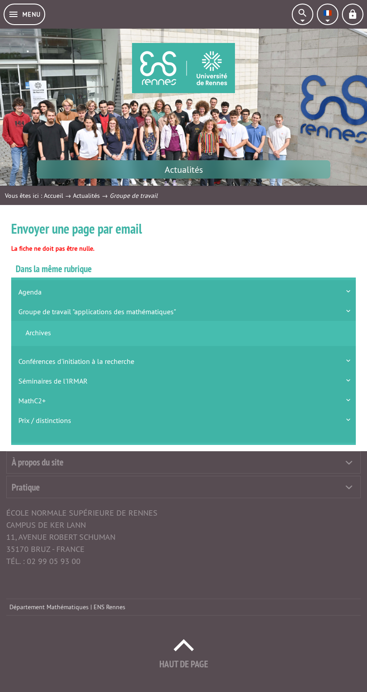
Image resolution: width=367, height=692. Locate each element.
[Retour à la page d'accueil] (183, 68)
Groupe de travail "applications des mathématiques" (97, 311)
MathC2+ (32, 400)
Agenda (30, 291)
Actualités (86, 196)
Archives (38, 332)
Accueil (53, 196)
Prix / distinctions (44, 420)
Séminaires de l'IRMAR (53, 380)
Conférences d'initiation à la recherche (76, 361)
